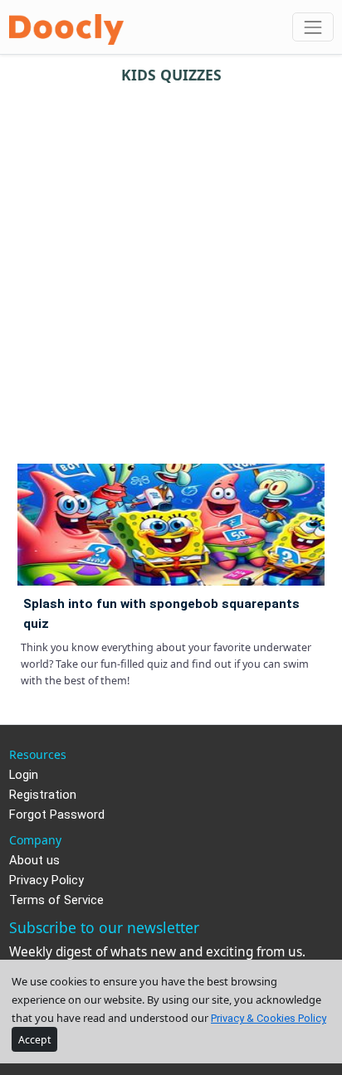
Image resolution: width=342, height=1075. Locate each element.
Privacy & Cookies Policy (268, 1018)
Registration (42, 795)
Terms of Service (56, 900)
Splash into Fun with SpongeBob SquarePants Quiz (161, 613)
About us (34, 861)
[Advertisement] (171, 267)
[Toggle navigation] (312, 26)
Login (23, 775)
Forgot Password (57, 815)
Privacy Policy (46, 880)
